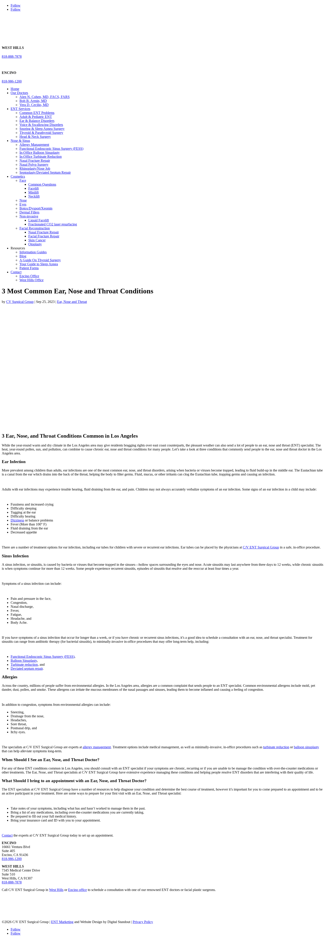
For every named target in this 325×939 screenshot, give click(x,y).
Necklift (34, 196)
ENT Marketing (62, 922)
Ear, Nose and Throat (72, 302)
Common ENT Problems (36, 113)
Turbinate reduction (24, 664)
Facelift (33, 188)
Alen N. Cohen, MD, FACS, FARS (44, 97)
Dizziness (17, 520)
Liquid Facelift (38, 220)
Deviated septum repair (27, 668)
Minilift (33, 192)
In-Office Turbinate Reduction (40, 156)
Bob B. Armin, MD (33, 101)
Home (15, 89)
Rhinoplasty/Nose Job (34, 168)
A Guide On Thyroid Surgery (40, 260)
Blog (22, 256)
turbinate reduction (276, 747)
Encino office (77, 890)
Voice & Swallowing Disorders (41, 125)
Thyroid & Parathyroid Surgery (41, 133)
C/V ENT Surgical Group (261, 547)
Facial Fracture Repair (43, 236)
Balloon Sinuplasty (24, 660)
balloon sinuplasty (306, 747)
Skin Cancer (37, 240)
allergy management (97, 747)
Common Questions (42, 184)
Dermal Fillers (29, 212)
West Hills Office (31, 280)
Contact (16, 272)
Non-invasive (28, 216)
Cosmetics (18, 176)
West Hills (56, 890)
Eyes (22, 204)
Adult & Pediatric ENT (35, 117)
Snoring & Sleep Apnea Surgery (42, 129)
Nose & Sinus (20, 140)
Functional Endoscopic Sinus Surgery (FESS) (51, 148)
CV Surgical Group (20, 302)
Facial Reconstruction (34, 228)
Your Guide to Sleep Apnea (38, 264)
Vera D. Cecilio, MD (34, 105)
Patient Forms (29, 268)
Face (22, 180)
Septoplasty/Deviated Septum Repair (45, 172)
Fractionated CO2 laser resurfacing (52, 224)
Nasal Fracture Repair (34, 160)
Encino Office (29, 276)
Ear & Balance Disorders (36, 121)
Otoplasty (35, 244)
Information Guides (33, 252)
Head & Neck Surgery (35, 137)
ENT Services (20, 109)
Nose (23, 200)
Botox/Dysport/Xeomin (35, 208)
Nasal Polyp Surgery (33, 164)
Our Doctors (19, 93)
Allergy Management (34, 144)
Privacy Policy (143, 922)
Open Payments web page (107, 911)
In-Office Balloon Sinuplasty (39, 152)
